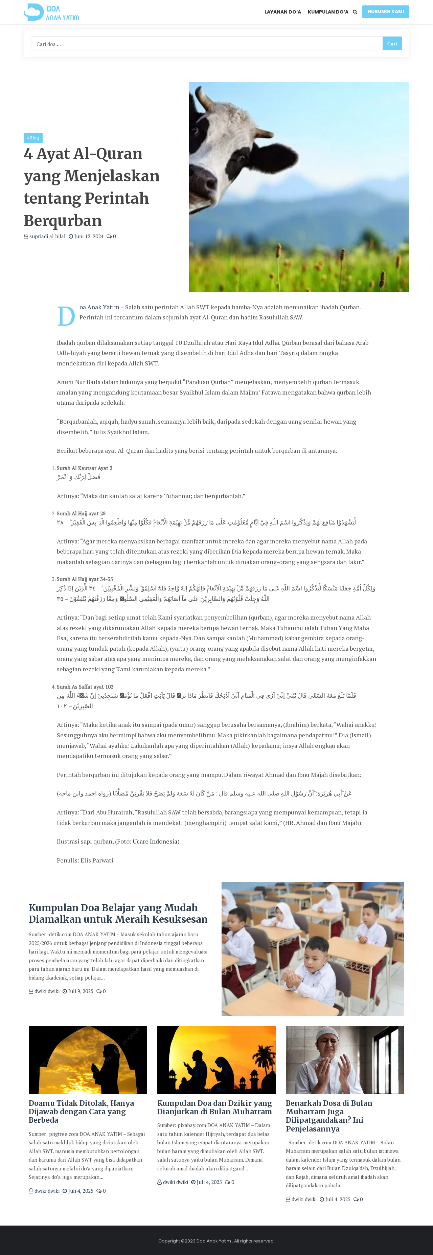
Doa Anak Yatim (99, 307)
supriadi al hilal (47, 236)
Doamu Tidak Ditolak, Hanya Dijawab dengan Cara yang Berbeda (81, 1112)
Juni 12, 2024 (88, 236)
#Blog (33, 138)
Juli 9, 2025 (80, 991)
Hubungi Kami (386, 11)
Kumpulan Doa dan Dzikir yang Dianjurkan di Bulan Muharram (214, 1107)
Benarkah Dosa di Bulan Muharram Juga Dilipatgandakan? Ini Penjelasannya (329, 1116)
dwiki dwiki (46, 991)
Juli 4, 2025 (80, 1190)
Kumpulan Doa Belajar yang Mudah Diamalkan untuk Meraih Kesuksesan (118, 913)
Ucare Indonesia (155, 841)
